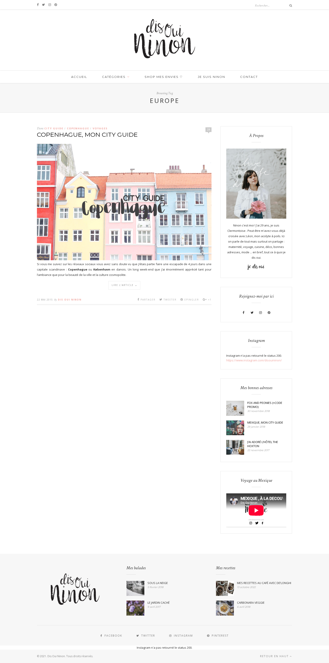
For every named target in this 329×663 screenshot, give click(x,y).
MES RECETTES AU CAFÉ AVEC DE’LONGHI (264, 583)
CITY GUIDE (53, 128)
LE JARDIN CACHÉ (158, 603)
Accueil (79, 77)
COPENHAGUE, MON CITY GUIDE (87, 134)
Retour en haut (275, 656)
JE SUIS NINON (211, 77)
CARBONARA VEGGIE (251, 603)
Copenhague (78, 128)
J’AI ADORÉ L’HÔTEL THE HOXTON (262, 444)
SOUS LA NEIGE (157, 583)
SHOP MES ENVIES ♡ (164, 77)
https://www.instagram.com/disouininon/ (254, 360)
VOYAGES (100, 128)
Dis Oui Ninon (69, 299)
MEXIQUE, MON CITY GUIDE (265, 422)
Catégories (114, 77)
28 (208, 130)
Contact (249, 77)
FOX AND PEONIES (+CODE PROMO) (264, 405)
